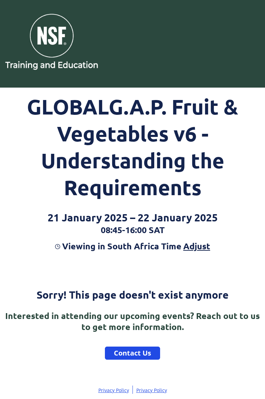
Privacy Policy (113, 390)
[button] (195, 245)
